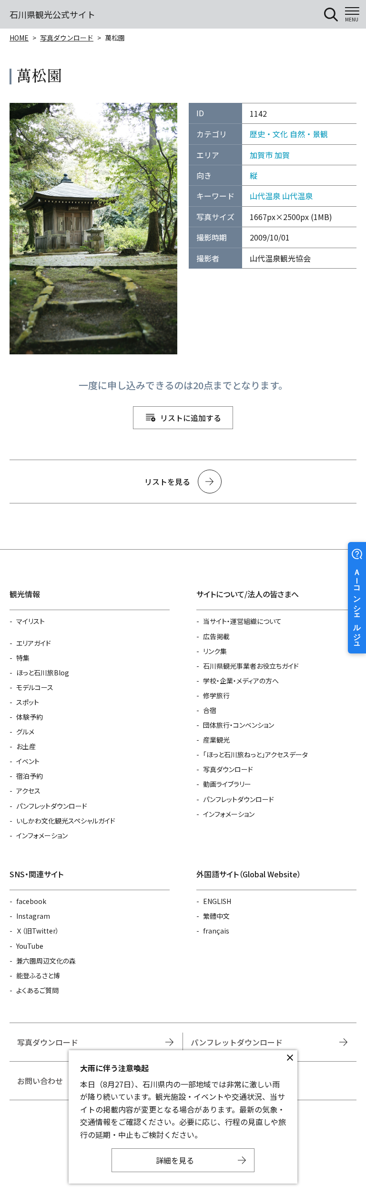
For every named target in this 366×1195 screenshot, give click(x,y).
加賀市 (261, 155)
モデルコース (34, 687)
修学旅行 (216, 695)
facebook (31, 901)
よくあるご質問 (37, 990)
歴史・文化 (269, 134)
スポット (27, 702)
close (289, 1057)
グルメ (25, 731)
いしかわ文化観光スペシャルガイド (65, 820)
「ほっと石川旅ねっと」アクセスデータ (255, 754)
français (216, 930)
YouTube (29, 946)
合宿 (209, 710)
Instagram (33, 916)
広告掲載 (216, 636)
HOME (19, 37)
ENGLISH (217, 901)
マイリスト (30, 621)
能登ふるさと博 (38, 975)
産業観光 (216, 739)
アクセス (28, 790)
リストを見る (167, 481)
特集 (23, 658)
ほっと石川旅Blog (42, 672)
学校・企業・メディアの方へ (241, 680)
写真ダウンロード (66, 37)
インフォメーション (42, 835)
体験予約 (29, 717)
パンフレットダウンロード (51, 806)
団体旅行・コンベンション (238, 725)
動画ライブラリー (227, 784)
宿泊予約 (29, 776)
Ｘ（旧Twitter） (37, 930)
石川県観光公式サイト (52, 14)
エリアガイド (33, 643)
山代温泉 (265, 195)
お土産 (26, 746)
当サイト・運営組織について (242, 621)
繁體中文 (216, 916)
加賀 (282, 155)
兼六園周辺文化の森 (46, 960)
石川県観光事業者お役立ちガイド (251, 666)
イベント (28, 761)
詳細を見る (175, 1160)
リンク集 (215, 651)
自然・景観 (309, 134)
